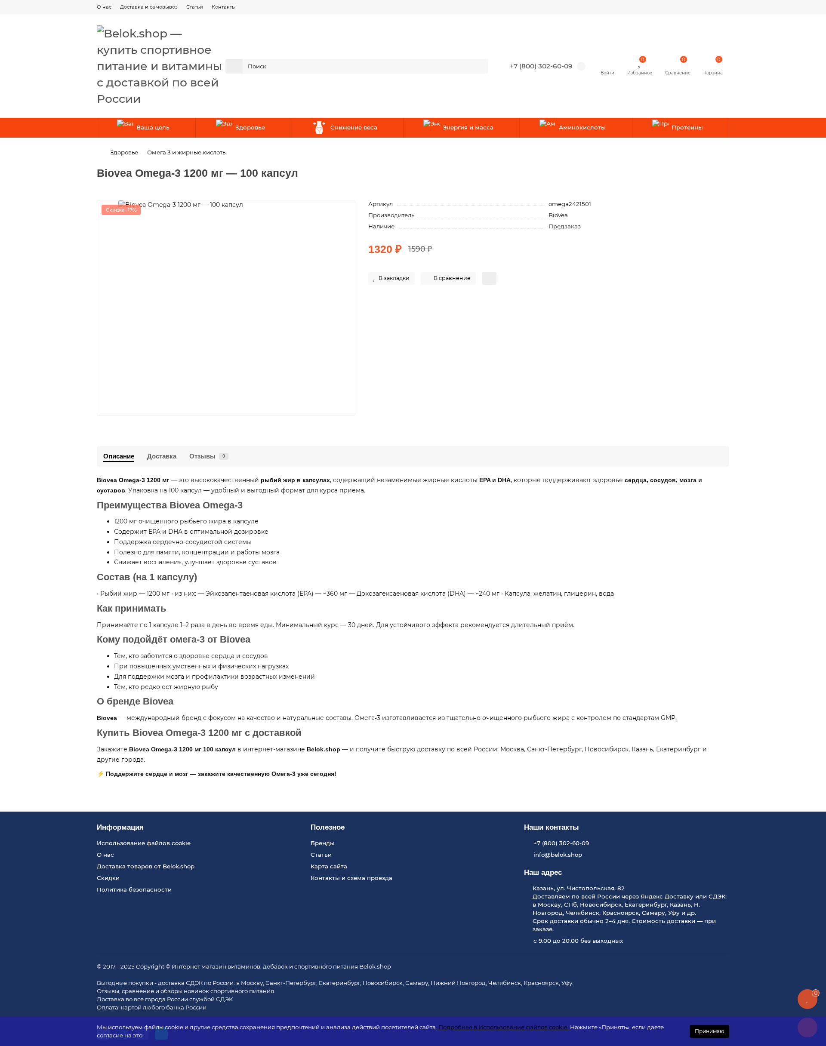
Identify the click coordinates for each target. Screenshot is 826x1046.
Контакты (224, 7)
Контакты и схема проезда (351, 877)
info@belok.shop (557, 854)
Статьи (194, 7)
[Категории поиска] (234, 66)
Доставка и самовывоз (149, 7)
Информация (120, 827)
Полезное (328, 827)
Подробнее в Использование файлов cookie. (503, 1027)
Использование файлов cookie (144, 843)
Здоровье (250, 127)
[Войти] (607, 62)
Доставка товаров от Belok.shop (145, 866)
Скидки (108, 877)
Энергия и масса (468, 127)
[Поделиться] (489, 278)
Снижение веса (353, 127)
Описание (118, 456)
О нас (104, 7)
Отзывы (207, 456)
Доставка (161, 456)
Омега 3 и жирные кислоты (187, 152)
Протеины (687, 127)
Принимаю (709, 1031)
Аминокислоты (582, 127)
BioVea (558, 215)
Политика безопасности (134, 889)
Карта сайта (329, 866)
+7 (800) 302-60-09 (541, 66)
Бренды (323, 843)
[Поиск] (479, 66)
